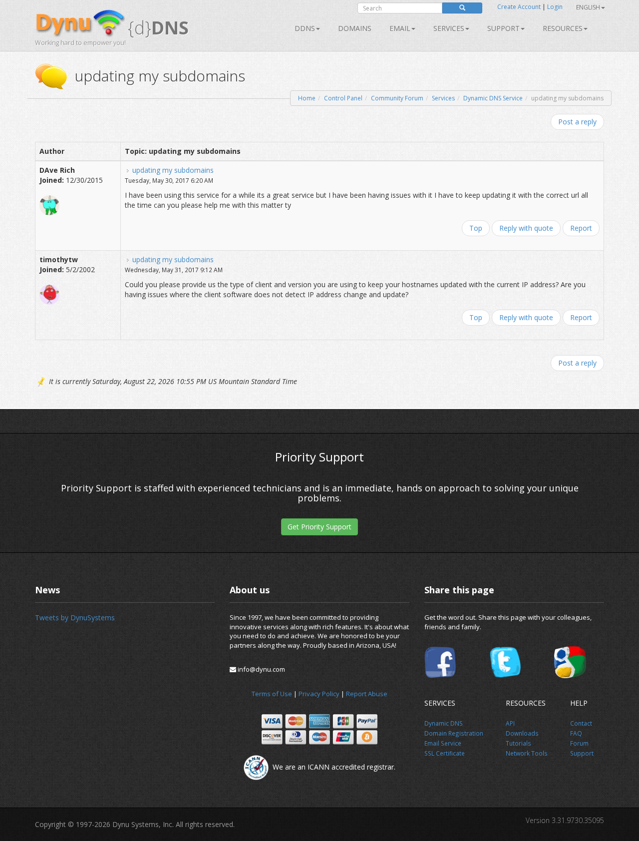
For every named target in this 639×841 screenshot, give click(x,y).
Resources (563, 28)
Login (555, 6)
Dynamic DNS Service (493, 98)
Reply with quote (526, 228)
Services (443, 98)
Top (475, 228)
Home (307, 98)
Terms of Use (272, 693)
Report (581, 228)
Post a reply (577, 121)
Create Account (519, 6)
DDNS (305, 28)
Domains (354, 28)
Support (503, 28)
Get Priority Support (319, 526)
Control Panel (343, 98)
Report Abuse (366, 693)
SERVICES (448, 28)
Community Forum (397, 98)
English (588, 7)
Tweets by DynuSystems (75, 617)
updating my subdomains (173, 170)
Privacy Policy (319, 693)
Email (399, 28)
